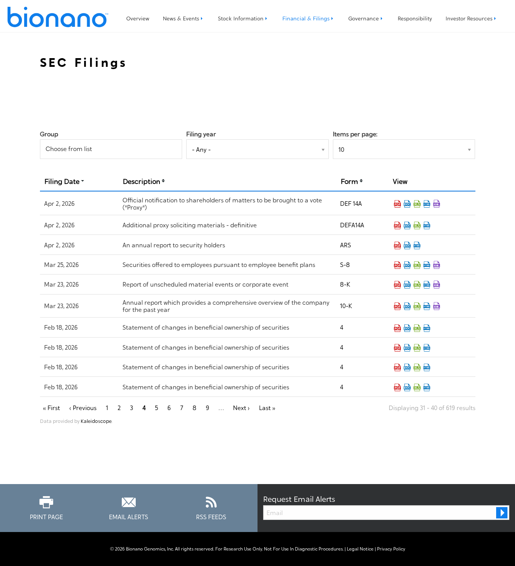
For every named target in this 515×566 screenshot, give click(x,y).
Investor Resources (469, 18)
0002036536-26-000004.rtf (407, 387)
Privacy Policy (391, 548)
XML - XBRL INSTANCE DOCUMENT (436, 265)
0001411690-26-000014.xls (417, 204)
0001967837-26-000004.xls (417, 367)
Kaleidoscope (96, 420)
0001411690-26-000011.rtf (407, 265)
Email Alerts (128, 516)
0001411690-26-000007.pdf (397, 306)
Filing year (201, 133)
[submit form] (501, 512)
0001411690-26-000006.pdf (397, 285)
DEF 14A (351, 203)
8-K (345, 283)
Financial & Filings (306, 18)
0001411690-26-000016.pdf (397, 245)
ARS (345, 244)
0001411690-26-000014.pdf (397, 204)
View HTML (427, 204)
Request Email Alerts (299, 498)
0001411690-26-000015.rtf (407, 225)
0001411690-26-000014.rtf (407, 204)
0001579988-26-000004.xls (417, 348)
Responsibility (415, 18)
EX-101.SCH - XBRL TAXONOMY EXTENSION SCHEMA (436, 204)
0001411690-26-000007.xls (417, 306)
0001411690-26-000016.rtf (407, 245)
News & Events (181, 18)
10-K (346, 305)
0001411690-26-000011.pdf (397, 265)
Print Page (46, 516)
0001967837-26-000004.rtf (407, 367)
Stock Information (241, 18)
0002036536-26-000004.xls (417, 387)
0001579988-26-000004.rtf (407, 348)
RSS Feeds (211, 516)
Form (349, 181)
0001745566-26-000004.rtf (407, 328)
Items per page (354, 133)
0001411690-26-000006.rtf (407, 285)
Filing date (62, 181)
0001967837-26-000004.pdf (397, 367)
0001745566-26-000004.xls (417, 328)
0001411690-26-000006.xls (417, 285)
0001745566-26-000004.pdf (397, 328)
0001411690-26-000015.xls (417, 225)
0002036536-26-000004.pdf (397, 387)
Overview (137, 18)
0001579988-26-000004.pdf (397, 348)
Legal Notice (360, 548)
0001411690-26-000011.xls (417, 265)
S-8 (345, 264)
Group (49, 133)
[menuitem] (137, 18)
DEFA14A (352, 224)
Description (141, 181)
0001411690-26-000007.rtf (407, 306)
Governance (363, 18)
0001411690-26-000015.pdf (397, 225)
